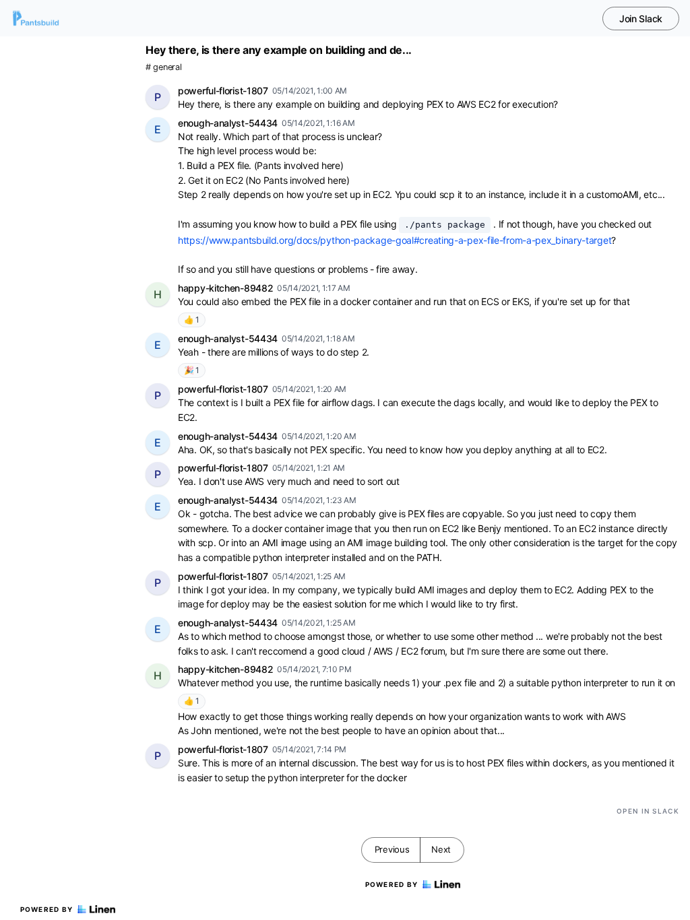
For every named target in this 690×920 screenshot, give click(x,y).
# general (163, 67)
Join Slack (640, 18)
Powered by (46, 909)
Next (441, 849)
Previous (392, 849)
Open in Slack (648, 811)
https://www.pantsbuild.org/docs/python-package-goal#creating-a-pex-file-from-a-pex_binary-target (394, 240)
